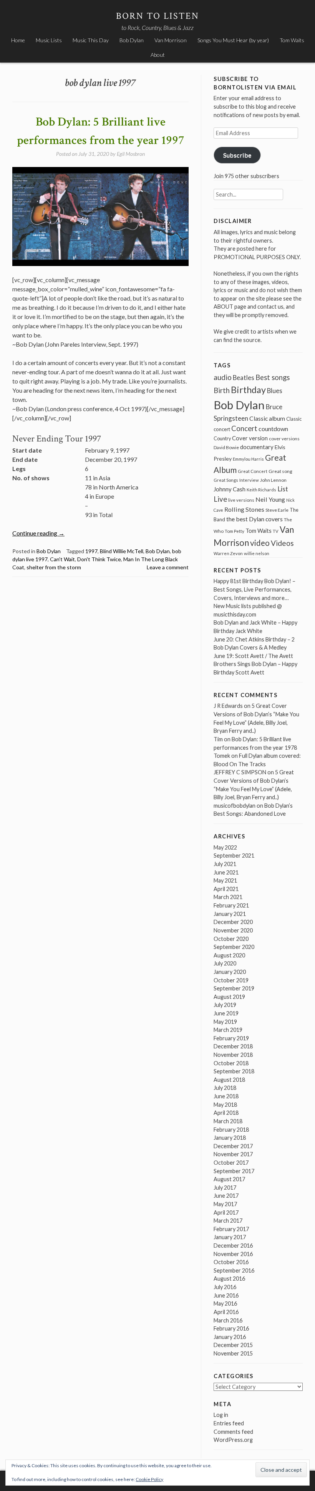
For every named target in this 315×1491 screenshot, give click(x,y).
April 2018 (226, 1112)
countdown (273, 428)
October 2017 (231, 1162)
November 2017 (233, 1154)
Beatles (243, 378)
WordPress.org (233, 1439)
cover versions (284, 438)
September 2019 (234, 988)
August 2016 (229, 1278)
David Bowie (226, 447)
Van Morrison (170, 40)
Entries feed (229, 1423)
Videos (282, 543)
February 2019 (231, 1038)
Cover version (250, 438)
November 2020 (233, 930)
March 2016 (228, 1320)
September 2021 (234, 855)
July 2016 (225, 1287)
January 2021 (230, 914)
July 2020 (225, 963)
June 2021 (226, 872)
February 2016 (231, 1328)
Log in (221, 1415)
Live (220, 499)
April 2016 (226, 1312)
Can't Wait (62, 559)
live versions (241, 500)
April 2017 (226, 1212)
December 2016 (233, 1245)
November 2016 (233, 1254)
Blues (274, 391)
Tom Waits (292, 40)
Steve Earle (276, 510)
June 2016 (226, 1295)
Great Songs (226, 480)
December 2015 (233, 1345)
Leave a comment (168, 567)
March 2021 (228, 897)
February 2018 (231, 1129)
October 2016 (231, 1262)
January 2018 (230, 1137)
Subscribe (237, 155)
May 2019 (225, 1021)
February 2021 (231, 905)
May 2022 (225, 847)
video (260, 542)
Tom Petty (234, 531)
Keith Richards (261, 489)
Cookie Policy (149, 1479)
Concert (244, 428)
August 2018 (229, 1079)
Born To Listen (157, 16)
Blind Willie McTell (121, 551)
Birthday (248, 389)
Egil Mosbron (131, 153)
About (158, 54)
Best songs (272, 377)
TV (276, 531)
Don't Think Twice (99, 559)
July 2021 (225, 864)
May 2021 (225, 880)
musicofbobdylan (234, 805)
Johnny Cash (229, 489)
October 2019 (231, 980)
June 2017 (226, 1195)
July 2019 (225, 1005)
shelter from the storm (54, 567)
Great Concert (252, 471)
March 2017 (228, 1220)
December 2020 (233, 922)
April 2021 (226, 889)
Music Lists (49, 40)
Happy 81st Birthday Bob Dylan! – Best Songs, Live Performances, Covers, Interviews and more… (254, 589)
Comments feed (233, 1431)
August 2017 (229, 1179)
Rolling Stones (244, 509)
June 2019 (226, 1013)
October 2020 (231, 939)
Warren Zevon (228, 553)
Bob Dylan (131, 40)
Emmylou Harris (248, 458)
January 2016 (230, 1337)
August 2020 (229, 955)
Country (222, 438)
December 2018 (233, 1046)
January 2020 (230, 972)
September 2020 (234, 947)
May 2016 (225, 1303)
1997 (91, 551)
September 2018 (234, 1071)
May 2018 (225, 1104)
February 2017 (231, 1229)
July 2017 (225, 1187)
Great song (280, 471)
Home (18, 40)
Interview (249, 480)
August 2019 (229, 996)
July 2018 (225, 1087)
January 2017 (230, 1237)
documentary (257, 446)
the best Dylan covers (254, 518)
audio (223, 377)
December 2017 (233, 1146)
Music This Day (91, 40)
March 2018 (228, 1121)
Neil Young (270, 499)
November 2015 (233, 1353)
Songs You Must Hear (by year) (233, 40)
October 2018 (231, 1063)
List (282, 489)
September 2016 (234, 1270)
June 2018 (226, 1096)
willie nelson (256, 553)
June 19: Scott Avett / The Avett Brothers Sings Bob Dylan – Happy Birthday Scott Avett (255, 664)
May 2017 (225, 1204)
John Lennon (273, 480)
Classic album (267, 418)
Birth (222, 390)
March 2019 (228, 1030)
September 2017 (234, 1171)
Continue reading (38, 533)
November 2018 (233, 1054)
